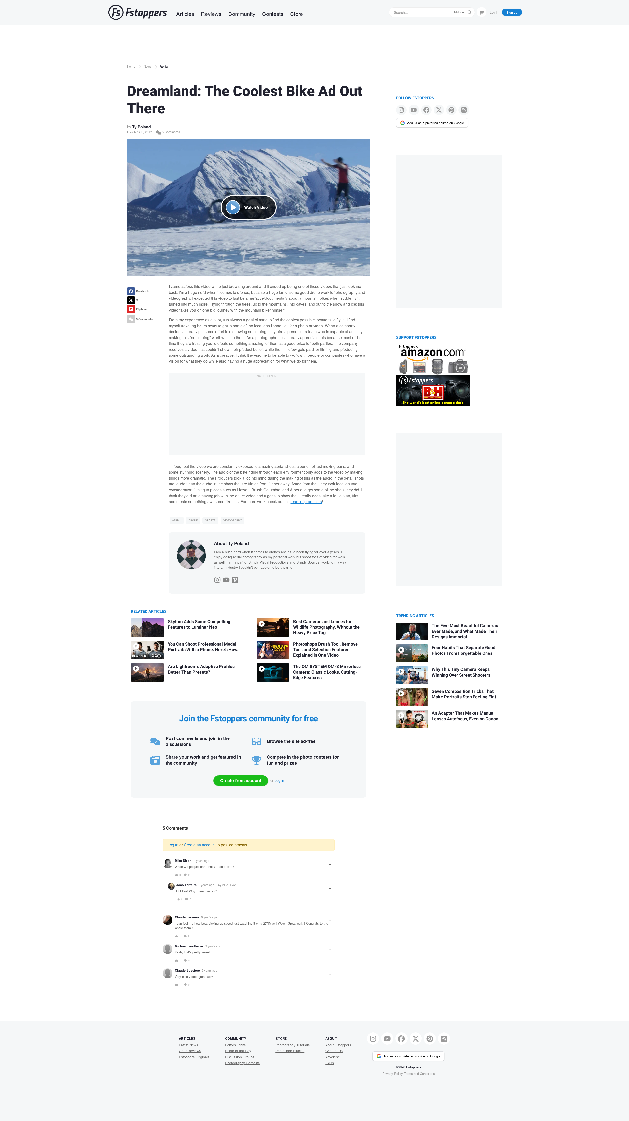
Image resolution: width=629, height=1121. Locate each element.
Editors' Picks (235, 1044)
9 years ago (201, 860)
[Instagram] (217, 578)
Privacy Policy (392, 1073)
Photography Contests (242, 1062)
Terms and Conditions (419, 1073)
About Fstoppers (338, 1044)
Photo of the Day (238, 1050)
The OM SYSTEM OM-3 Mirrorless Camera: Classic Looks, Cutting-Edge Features (327, 672)
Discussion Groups (239, 1056)
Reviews (211, 13)
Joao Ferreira (186, 885)
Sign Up (512, 12)
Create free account (240, 780)
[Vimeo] (235, 578)
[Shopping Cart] (481, 12)
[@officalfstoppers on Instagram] (401, 110)
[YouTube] (226, 578)
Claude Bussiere (187, 970)
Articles (185, 13)
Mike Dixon (183, 860)
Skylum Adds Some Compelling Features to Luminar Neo (199, 624)
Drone (193, 520)
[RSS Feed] (463, 110)
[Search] (469, 12)
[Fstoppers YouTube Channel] (414, 110)
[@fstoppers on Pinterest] (451, 110)
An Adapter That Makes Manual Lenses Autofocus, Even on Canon (465, 716)
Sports (210, 520)
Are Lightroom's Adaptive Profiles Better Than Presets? (201, 669)
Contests (272, 13)
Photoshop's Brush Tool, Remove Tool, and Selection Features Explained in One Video (325, 650)
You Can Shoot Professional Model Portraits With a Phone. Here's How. (203, 647)
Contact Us (334, 1050)
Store (296, 13)
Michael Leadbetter (189, 946)
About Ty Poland (231, 543)
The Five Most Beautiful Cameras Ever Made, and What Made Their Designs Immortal (465, 631)
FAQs (329, 1062)
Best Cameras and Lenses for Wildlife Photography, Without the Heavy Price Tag (326, 627)
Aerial (164, 66)
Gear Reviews (190, 1050)
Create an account (200, 845)
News (148, 66)
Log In (494, 12)
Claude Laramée (187, 917)
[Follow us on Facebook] (426, 110)
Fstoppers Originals (194, 1056)
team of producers (306, 501)
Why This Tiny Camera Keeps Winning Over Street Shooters (461, 672)
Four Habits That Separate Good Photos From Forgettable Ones (463, 650)
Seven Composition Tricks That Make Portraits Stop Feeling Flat (464, 694)
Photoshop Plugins (289, 1050)
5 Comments (170, 131)
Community (241, 13)
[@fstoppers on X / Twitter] (439, 110)
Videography (232, 520)
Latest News (188, 1044)
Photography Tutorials (292, 1044)
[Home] (137, 12)
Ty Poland (141, 126)
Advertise (332, 1056)
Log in (279, 780)
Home (131, 66)
